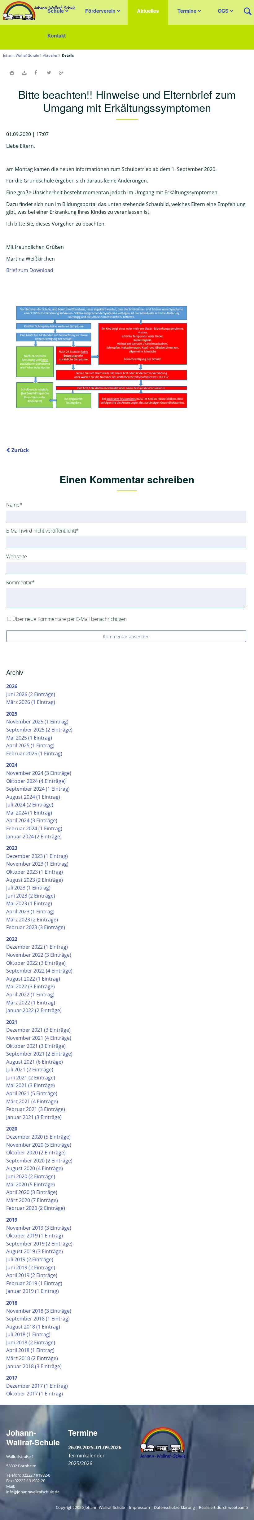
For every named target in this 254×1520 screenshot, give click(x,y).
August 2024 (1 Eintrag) (33, 796)
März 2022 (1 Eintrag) (30, 1002)
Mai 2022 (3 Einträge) (30, 986)
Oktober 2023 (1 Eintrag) (34, 871)
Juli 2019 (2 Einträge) (29, 1259)
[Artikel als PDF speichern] (24, 72)
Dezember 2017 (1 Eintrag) (37, 1385)
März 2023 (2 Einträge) (32, 919)
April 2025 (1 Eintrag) (30, 745)
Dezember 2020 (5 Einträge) (38, 1136)
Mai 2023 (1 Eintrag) (29, 903)
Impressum (139, 1507)
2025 (11, 713)
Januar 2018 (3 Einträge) (34, 1366)
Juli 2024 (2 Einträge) (29, 804)
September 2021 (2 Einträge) (39, 1053)
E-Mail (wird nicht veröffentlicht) (42, 530)
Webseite (16, 556)
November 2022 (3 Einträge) (38, 954)
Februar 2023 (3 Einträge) (35, 927)
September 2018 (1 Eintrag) (38, 1318)
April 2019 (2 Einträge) (31, 1275)
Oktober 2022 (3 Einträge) (36, 963)
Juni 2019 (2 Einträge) (30, 1267)
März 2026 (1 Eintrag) (30, 702)
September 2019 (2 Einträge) (39, 1243)
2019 (11, 1219)
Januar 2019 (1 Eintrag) (32, 1291)
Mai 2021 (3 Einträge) (30, 1085)
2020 (11, 1128)
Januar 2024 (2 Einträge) (34, 836)
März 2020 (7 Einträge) (32, 1200)
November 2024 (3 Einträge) (38, 773)
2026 (11, 686)
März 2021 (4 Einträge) (32, 1101)
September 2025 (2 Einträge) (39, 729)
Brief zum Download (29, 270)
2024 (11, 765)
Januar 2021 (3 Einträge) (34, 1117)
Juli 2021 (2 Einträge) (29, 1069)
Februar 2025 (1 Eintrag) (34, 753)
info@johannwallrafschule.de (32, 1492)
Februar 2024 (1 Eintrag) (34, 828)
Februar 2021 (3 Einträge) (35, 1109)
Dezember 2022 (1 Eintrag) (37, 946)
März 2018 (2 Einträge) (32, 1358)
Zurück (20, 450)
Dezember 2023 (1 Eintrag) (37, 856)
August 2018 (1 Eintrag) (33, 1326)
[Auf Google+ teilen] (61, 72)
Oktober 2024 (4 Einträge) (36, 781)
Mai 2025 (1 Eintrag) (29, 737)
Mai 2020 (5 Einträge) (30, 1184)
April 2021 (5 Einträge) (31, 1093)
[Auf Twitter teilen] (49, 72)
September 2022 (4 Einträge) (39, 970)
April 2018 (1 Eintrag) (30, 1350)
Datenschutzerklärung (174, 1507)
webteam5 (238, 1507)
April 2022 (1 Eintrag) (30, 994)
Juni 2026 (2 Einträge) (30, 694)
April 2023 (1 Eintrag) (30, 911)
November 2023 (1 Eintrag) (37, 863)
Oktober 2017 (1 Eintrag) (34, 1393)
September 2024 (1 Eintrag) (38, 788)
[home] (38, 10)
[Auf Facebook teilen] (36, 72)
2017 (11, 1377)
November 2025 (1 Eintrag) (37, 721)
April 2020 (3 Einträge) (31, 1192)
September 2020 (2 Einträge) (39, 1160)
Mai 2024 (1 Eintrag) (29, 812)
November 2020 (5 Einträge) (38, 1144)
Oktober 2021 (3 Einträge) (36, 1046)
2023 (11, 848)
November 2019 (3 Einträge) (38, 1227)
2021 (11, 1022)
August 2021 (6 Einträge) (34, 1061)
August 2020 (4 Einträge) (34, 1168)
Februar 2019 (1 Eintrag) (34, 1283)
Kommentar (20, 582)
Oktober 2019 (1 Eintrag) (34, 1235)
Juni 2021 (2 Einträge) (30, 1077)
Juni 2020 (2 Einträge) (30, 1176)
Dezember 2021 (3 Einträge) (38, 1029)
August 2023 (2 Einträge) (34, 879)
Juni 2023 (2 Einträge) (30, 895)
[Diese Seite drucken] (11, 72)
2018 (11, 1302)
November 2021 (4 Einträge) (38, 1038)
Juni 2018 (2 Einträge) (30, 1342)
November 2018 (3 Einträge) (38, 1310)
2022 (11, 939)
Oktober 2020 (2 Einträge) (36, 1152)
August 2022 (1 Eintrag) (33, 978)
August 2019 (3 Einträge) (34, 1251)
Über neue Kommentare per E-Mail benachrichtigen (69, 619)
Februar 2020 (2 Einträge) (35, 1208)
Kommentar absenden (126, 636)
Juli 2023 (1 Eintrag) (28, 887)
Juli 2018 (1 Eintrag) (28, 1334)
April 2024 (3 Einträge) (31, 820)
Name (17, 504)
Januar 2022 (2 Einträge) (34, 1010)
